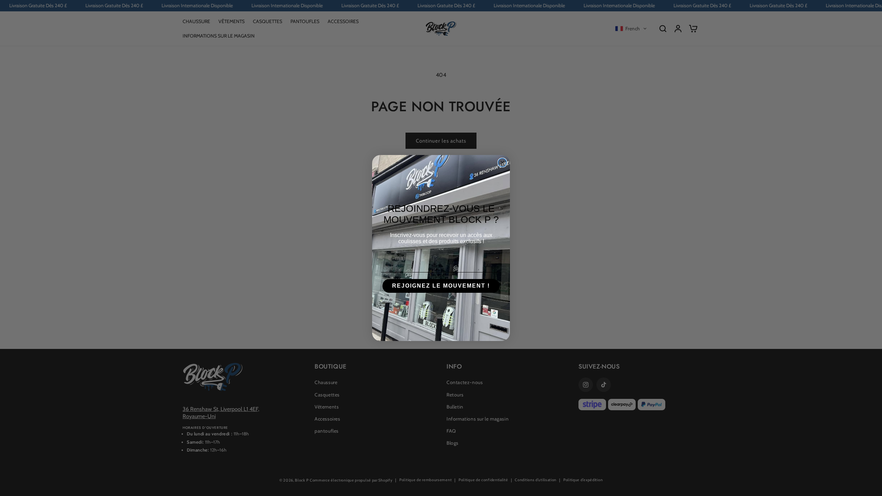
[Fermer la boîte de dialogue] (502, 162)
